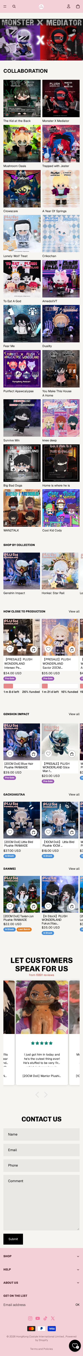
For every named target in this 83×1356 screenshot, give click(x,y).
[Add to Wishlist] (10, 649)
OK (78, 1305)
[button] (38, 1095)
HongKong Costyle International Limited (40, 1336)
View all (74, 611)
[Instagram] (30, 1318)
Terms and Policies (41, 1349)
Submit (13, 1239)
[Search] (14, 6)
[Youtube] (37, 1318)
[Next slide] (75, 574)
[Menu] (5, 6)
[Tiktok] (45, 1318)
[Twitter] (52, 1318)
